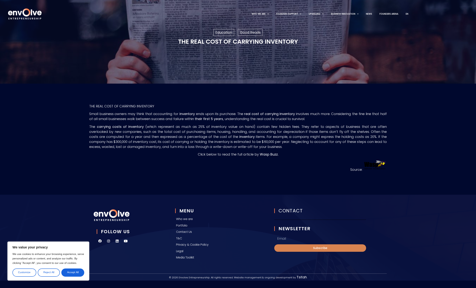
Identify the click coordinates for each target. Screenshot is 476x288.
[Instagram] (108, 241)
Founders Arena (388, 13)
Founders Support (287, 13)
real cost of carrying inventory (269, 113)
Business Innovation (343, 13)
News (369, 13)
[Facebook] (100, 241)
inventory (187, 113)
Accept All (73, 272)
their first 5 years (209, 119)
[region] (48, 261)
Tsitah (302, 277)
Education (224, 32)
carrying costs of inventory (120, 126)
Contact (291, 211)
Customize (24, 272)
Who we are (259, 13)
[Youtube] (125, 241)
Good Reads (250, 32)
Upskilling (314, 13)
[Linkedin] (117, 241)
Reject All (48, 272)
